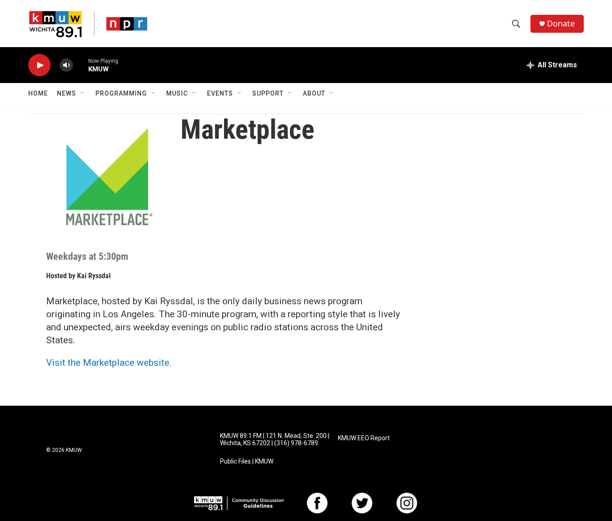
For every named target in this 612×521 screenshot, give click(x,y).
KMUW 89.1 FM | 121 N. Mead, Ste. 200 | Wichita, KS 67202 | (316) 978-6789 (274, 440)
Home (38, 93)
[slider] (80, 65)
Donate (561, 23)
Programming (121, 93)
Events (220, 93)
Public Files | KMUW (246, 461)
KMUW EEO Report (364, 438)
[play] (39, 65)
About (314, 93)
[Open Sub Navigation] (82, 93)
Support (268, 93)
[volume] (66, 65)
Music (177, 93)
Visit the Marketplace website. (109, 362)
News (66, 93)
